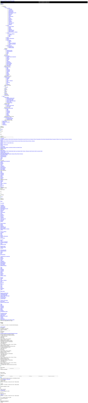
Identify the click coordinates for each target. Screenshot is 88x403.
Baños (5, 7)
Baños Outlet (6, 97)
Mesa (7, 81)
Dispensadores (11, 11)
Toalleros (10, 21)
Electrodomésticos (9, 51)
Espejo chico (11, 13)
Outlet (3, 96)
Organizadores (11, 16)
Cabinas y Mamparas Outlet (11, 100)
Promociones (4, 124)
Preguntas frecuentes (14, 333)
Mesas (8, 72)
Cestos (8, 52)
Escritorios (8, 70)
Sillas (7, 67)
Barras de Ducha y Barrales (4, 228)
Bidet (9, 35)
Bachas (8, 37)
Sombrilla (8, 84)
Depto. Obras (2, 315)
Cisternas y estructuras (9, 147)
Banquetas (8, 69)
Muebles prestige (11, 47)
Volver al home (2, 326)
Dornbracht (6, 94)
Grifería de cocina (9, 50)
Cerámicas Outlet (9, 119)
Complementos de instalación (11, 56)
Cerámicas (8, 61)
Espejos (8, 39)
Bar (7, 83)
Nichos (10, 15)
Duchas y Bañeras (11, 33)
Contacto (3, 123)
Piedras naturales (9, 63)
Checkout (2, 394)
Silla (7, 79)
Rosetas (10, 28)
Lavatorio (10, 34)
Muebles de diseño (7, 66)
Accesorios (8, 8)
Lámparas (8, 71)
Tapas (9, 44)
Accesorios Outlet (9, 102)
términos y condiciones (6, 379)
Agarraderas (10, 9)
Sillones (8, 78)
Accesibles (2, 139)
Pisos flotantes (9, 64)
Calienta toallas (11, 10)
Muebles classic (11, 46)
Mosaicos (8, 58)
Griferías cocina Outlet (10, 105)
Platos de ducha (2, 227)
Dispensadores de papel (12, 12)
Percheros (8, 74)
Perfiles (8, 57)
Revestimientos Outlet (8, 117)
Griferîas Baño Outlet (11, 151)
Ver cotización (2, 390)
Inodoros (10, 41)
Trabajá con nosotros (7, 333)
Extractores (10, 23)
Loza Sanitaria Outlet (10, 99)
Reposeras (8, 82)
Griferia (8, 32)
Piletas (8, 53)
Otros (9, 17)
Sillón (7, 68)
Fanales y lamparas (10, 80)
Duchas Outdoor (11, 26)
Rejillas (10, 27)
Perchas (10, 18)
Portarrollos (10, 19)
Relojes (8, 73)
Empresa (3, 122)
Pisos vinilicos (2, 264)
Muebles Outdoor (3, 275)
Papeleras (10, 24)
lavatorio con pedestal (12, 43)
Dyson (5, 92)
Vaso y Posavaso (11, 22)
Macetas (8, 77)
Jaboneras (10, 14)
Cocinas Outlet (6, 104)
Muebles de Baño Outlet (10, 98)
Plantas (8, 75)
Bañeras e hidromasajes (10, 38)
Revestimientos (6, 55)
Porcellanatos (9, 62)
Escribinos (2, 333)
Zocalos (8, 59)
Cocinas (5, 49)
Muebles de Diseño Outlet (8, 108)
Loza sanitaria (9, 40)
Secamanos (54, 139)
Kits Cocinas (9, 106)
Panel (7, 60)
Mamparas (10, 29)
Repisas (51, 139)
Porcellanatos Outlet (10, 118)
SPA (5, 86)
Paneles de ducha (11, 30)
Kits (1, 253)
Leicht (5, 88)
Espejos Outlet (9, 101)
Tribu (5, 90)
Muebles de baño (9, 45)
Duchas (8, 25)
